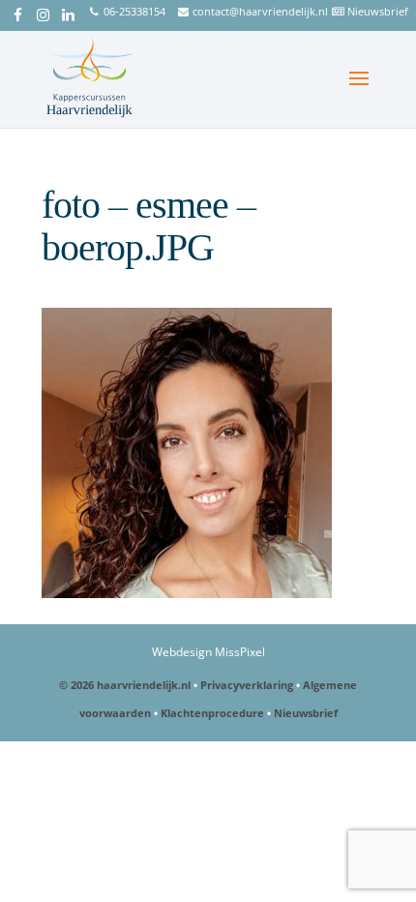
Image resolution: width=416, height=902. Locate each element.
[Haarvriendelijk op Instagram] (43, 17)
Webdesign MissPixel (208, 652)
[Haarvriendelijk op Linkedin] (68, 17)
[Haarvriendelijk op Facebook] (18, 17)
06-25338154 (134, 11)
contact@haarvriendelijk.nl (260, 11)
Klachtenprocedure (212, 713)
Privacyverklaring (246, 684)
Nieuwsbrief (377, 11)
